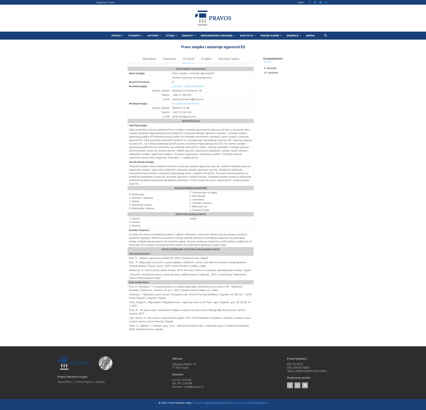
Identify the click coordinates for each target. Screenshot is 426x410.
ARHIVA (310, 35)
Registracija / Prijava (105, 2)
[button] (325, 35)
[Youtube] (320, 2)
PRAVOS (116, 35)
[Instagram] (315, 2)
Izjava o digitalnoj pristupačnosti (212, 402)
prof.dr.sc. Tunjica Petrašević (188, 86)
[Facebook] (309, 2)
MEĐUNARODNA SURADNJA (216, 35)
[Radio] (325, 2)
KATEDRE (153, 35)
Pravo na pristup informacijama (250, 402)
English (301, 2)
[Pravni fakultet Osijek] (213, 18)
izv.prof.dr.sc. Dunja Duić (185, 103)
